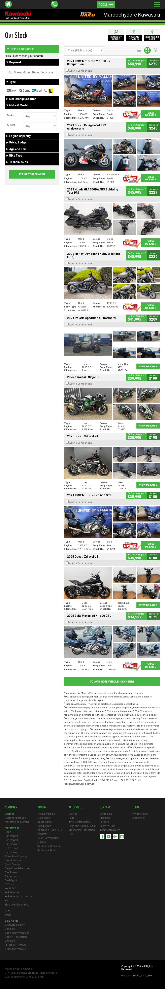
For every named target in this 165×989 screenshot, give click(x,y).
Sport (8, 832)
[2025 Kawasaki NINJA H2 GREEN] (112, 404)
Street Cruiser (13, 860)
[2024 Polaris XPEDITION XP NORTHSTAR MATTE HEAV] (112, 344)
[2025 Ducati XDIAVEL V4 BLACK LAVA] (112, 583)
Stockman (11, 872)
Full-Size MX (12, 892)
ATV (7, 910)
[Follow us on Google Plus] (116, 836)
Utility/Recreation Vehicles (15, 926)
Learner (9, 813)
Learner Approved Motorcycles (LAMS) (17, 820)
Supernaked (12, 844)
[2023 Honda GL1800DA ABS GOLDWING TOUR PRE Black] (112, 219)
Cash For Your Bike (48, 838)
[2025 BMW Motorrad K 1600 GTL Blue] (112, 642)
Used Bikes (44, 826)
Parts (71, 818)
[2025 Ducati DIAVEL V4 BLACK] (112, 463)
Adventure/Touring (16, 856)
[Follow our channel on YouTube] (109, 836)
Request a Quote (47, 850)
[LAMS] (50, 90)
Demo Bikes (44, 822)
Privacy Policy (140, 813)
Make (10, 115)
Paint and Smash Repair (82, 826)
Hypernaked (12, 852)
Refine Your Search (20, 49)
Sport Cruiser (12, 864)
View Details (150, 114)
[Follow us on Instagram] (123, 836)
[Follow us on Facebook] (103, 836)
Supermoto (11, 876)
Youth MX (10, 888)
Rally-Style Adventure (17, 868)
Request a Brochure (49, 846)
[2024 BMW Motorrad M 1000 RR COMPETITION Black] (112, 91)
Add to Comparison (80, 70)
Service (73, 813)
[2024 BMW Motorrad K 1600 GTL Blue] (112, 522)
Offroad (9, 884)
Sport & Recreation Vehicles (16, 939)
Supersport (11, 836)
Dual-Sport (11, 880)
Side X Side (12, 920)
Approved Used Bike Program (49, 832)
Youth (8, 914)
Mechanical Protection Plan (82, 832)
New (13, 90)
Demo (26, 90)
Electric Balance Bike (17, 904)
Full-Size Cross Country (18, 896)
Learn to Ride (107, 826)
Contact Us (106, 813)
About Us (105, 818)
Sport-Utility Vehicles (17, 933)
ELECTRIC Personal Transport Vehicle (16, 947)
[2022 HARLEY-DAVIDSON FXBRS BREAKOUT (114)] (112, 283)
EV (6, 900)
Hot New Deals (46, 813)
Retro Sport (11, 848)
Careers (104, 822)
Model (11, 125)
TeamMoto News (110, 830)
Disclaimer (138, 818)
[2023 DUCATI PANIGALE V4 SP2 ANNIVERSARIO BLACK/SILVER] (112, 155)
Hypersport (11, 840)
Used (38, 90)
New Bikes (43, 818)
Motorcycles (12, 828)
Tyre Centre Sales (79, 822)
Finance (42, 842)
